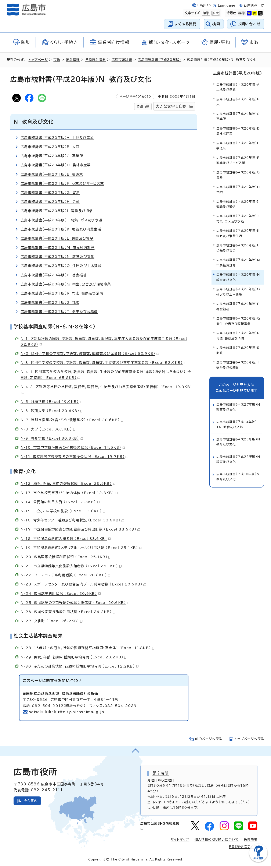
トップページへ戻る (249, 738)
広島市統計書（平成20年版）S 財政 (50, 302)
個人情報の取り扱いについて (217, 839)
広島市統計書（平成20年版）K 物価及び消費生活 (61, 229)
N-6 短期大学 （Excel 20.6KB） (50, 410)
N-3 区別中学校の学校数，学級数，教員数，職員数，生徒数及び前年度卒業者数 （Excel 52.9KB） (102, 362)
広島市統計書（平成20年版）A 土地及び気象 (57, 137)
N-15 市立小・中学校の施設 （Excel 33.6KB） (61, 511)
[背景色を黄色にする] (254, 13)
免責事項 (250, 839)
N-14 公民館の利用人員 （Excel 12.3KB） (58, 502)
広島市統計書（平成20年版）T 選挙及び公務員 (59, 311)
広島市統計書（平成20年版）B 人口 (50, 146)
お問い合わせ (249, 24)
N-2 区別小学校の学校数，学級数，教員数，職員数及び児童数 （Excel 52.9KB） (88, 353)
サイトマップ (180, 839)
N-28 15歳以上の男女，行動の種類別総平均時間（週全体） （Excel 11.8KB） (86, 648)
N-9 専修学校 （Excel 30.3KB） (50, 438)
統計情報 (73, 59)
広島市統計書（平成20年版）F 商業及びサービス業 (62, 183)
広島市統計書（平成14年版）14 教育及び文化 (236, 424)
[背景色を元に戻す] (242, 13)
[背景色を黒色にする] (260, 13)
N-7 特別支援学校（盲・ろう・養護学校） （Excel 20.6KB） (70, 420)
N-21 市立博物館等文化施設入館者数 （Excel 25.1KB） (69, 566)
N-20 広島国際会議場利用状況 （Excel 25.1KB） (64, 557)
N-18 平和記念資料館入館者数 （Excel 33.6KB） (64, 538)
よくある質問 (185, 24)
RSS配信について (243, 846)
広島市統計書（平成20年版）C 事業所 (52, 156)
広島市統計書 (122, 59)
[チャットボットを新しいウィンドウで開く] (258, 861)
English (204, 5)
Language (226, 5)
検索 (216, 24)
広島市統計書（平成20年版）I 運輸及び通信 (57, 210)
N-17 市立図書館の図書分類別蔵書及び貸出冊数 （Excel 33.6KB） (78, 529)
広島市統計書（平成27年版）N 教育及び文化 (239, 407)
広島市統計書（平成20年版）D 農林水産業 (56, 165)
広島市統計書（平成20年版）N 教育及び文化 (57, 256)
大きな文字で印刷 (171, 106)
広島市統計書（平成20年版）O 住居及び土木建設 (61, 265)
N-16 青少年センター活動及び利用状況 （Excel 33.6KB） (70, 520)
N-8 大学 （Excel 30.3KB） (46, 429)
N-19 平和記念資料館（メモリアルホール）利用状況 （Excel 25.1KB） (79, 547)
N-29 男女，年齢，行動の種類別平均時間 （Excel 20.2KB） (72, 657)
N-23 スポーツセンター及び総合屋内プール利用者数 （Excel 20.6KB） (81, 584)
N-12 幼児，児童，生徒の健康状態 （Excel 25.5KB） (66, 483)
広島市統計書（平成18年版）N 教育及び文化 (239, 476)
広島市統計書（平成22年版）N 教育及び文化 (239, 459)
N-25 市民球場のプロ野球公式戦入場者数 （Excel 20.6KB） (73, 602)
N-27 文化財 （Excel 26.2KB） (50, 621)
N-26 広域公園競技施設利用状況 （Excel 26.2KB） (66, 611)
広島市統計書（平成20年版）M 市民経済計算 (57, 247)
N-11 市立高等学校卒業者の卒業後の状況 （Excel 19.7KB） (72, 456)
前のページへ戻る (208, 738)
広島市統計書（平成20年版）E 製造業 (52, 174)
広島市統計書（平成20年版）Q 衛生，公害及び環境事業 (66, 284)
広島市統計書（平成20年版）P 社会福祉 (54, 275)
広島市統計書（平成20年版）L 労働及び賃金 (57, 238)
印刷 (140, 106)
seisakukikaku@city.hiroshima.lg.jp (66, 712)
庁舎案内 (30, 800)
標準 (205, 13)
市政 (56, 59)
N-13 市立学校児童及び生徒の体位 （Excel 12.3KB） (67, 492)
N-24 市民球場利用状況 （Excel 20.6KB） (59, 593)
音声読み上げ (254, 5)
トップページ (38, 59)
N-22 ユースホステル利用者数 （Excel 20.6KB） (64, 575)
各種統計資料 (95, 59)
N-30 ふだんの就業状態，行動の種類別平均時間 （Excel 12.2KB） (78, 666)
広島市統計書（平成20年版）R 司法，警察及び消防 (62, 293)
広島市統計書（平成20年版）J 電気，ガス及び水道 (61, 220)
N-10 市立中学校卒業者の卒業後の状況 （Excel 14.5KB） (71, 447)
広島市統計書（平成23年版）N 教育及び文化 (239, 442)
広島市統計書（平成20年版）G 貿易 (50, 192)
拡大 (215, 13)
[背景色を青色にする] (249, 13)
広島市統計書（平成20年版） (159, 59)
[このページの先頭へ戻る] (135, 751)
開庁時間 (160, 773)
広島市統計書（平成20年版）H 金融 (50, 201)
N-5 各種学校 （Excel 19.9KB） (50, 401)
